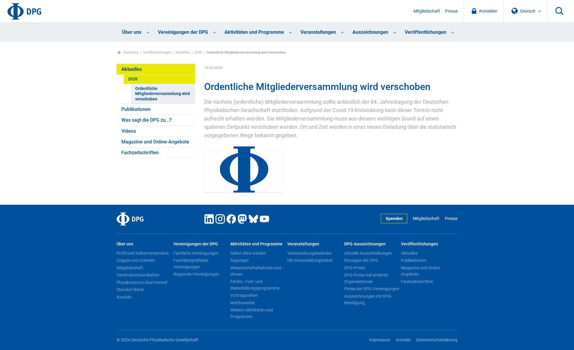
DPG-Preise (354, 267)
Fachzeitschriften (140, 152)
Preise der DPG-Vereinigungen (371, 288)
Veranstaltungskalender (309, 253)
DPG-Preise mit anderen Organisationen (366, 278)
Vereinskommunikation (138, 275)
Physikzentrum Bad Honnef (142, 282)
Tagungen (239, 260)
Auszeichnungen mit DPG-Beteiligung (368, 299)
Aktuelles (183, 52)
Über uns (131, 32)
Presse (451, 11)
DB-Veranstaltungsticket (310, 260)
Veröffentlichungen (425, 32)
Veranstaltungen (318, 32)
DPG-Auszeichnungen (365, 244)
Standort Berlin (130, 289)
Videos (128, 131)
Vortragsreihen (244, 295)
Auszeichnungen (370, 32)
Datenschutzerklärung (436, 340)
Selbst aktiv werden (248, 253)
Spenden (394, 218)
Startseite (130, 52)
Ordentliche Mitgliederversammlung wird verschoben (162, 94)
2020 (198, 52)
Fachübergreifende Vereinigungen (190, 263)
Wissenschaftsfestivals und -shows (256, 271)
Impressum (379, 340)
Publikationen (136, 109)
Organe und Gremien (136, 260)
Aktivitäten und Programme (254, 32)
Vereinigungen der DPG (183, 32)
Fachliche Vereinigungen (196, 253)
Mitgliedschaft (426, 11)
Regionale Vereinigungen (196, 274)
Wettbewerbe (242, 302)
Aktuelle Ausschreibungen (368, 253)
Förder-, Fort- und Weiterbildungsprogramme (255, 285)
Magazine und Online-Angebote (155, 142)
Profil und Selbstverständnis (143, 253)
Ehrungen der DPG (361, 260)
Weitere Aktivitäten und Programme (251, 313)
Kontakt (124, 297)
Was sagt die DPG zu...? (146, 120)
